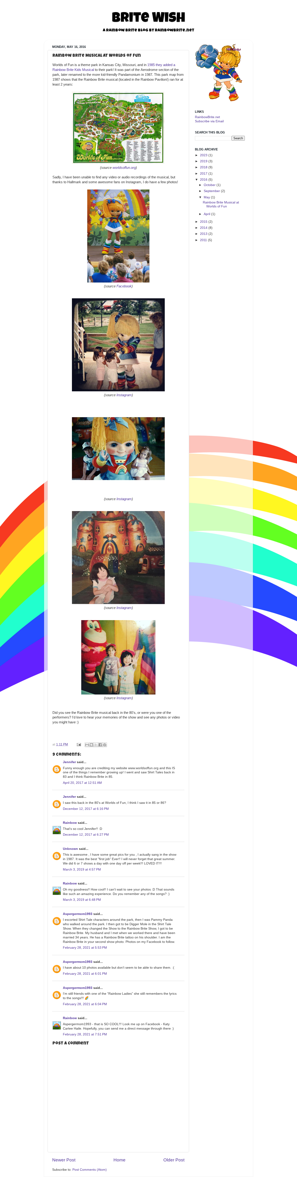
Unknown (70, 849)
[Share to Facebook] (100, 744)
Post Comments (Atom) (89, 1169)
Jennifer (69, 762)
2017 (203, 173)
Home (119, 1159)
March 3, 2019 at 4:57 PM (82, 869)
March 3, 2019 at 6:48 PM (82, 899)
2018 (203, 167)
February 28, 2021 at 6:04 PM (85, 1004)
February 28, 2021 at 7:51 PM (85, 1034)
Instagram (124, 395)
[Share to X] (96, 744)
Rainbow (70, 823)
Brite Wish (148, 19)
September (212, 191)
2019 (203, 161)
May (207, 197)
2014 (203, 227)
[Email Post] (78, 744)
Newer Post (63, 1159)
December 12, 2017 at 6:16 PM (86, 809)
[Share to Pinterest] (104, 744)
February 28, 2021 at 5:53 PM (85, 947)
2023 (203, 155)
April (207, 214)
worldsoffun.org (124, 168)
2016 (203, 179)
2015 (203, 221)
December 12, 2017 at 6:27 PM (86, 834)
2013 (203, 234)
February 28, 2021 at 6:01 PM (85, 973)
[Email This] (87, 744)
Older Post (173, 1159)
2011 (203, 240)
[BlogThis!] (91, 744)
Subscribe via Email (209, 121)
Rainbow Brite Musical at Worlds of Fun (221, 204)
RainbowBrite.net (207, 117)
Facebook (124, 286)
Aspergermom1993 (77, 914)
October (210, 185)
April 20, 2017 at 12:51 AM (82, 783)
